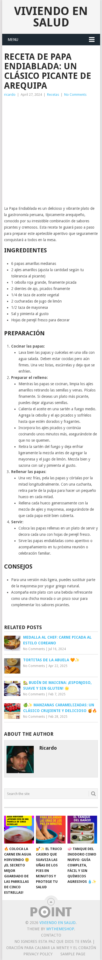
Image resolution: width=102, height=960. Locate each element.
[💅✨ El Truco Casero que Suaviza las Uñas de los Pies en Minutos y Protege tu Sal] (51, 830)
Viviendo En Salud (51, 16)
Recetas (53, 94)
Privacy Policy (37, 954)
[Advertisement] (51, 151)
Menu (13, 39)
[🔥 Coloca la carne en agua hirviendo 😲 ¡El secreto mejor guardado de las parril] (19, 830)
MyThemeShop (60, 929)
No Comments (75, 94)
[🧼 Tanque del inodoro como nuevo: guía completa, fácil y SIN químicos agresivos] (82, 830)
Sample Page (72, 954)
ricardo (10, 94)
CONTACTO (51, 935)
